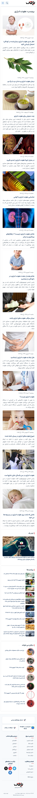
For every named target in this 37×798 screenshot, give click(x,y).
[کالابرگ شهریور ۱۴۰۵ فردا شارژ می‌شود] (29, 582)
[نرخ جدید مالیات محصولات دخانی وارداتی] (30, 652)
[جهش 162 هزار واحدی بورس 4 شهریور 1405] (30, 695)
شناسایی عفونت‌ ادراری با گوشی (24, 197)
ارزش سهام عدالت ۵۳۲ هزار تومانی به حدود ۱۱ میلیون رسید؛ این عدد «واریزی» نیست (14, 587)
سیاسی (14, 746)
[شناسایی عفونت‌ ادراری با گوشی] (18, 181)
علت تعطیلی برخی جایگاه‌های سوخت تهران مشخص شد (15, 660)
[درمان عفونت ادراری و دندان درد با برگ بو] (18, 65)
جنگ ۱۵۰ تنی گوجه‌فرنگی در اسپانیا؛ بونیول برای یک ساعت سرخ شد (14, 703)
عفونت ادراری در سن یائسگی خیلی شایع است (19, 475)
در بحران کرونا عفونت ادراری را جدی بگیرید (20, 160)
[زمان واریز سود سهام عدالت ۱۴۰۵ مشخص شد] (29, 575)
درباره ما (31, 766)
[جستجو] (7, 3)
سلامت (14, 755)
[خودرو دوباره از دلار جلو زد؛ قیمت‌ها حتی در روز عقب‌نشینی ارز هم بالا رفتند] (30, 678)
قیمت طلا (30, 743)
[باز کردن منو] (3, 3)
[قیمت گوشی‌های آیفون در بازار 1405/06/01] (29, 614)
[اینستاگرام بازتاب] (10, 768)
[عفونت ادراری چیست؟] (18, 381)
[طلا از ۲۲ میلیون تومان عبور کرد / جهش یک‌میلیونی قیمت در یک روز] (29, 627)
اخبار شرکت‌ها (30, 752)
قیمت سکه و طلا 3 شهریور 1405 (16, 667)
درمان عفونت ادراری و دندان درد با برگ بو (21, 81)
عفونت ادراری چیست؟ (27, 397)
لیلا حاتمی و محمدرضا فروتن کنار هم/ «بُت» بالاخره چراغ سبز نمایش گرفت (15, 685)
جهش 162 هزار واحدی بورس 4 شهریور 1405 (14, 693)
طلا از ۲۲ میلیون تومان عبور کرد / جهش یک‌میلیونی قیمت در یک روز (16, 626)
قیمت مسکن (30, 746)
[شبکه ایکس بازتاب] (6, 768)
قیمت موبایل (30, 749)
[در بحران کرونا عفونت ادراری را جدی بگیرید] (18, 144)
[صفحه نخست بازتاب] (18, 784)
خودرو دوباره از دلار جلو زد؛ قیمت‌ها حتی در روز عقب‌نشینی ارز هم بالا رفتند (14, 677)
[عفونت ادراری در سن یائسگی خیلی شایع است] (18, 459)
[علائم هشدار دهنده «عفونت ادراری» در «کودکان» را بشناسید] (18, 260)
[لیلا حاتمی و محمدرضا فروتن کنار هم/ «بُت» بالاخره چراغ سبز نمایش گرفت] (30, 686)
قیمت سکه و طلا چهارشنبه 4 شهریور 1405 (15, 619)
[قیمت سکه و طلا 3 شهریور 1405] (30, 669)
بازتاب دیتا (30, 755)
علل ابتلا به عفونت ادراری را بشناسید (22, 357)
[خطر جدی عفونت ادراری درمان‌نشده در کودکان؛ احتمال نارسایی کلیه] (18, 25)
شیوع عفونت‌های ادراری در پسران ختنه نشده (19, 436)
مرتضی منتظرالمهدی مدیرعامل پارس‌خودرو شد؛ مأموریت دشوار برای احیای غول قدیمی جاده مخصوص (14, 601)
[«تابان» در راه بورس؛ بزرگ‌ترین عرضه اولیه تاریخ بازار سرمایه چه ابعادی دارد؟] (29, 608)
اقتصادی (14, 740)
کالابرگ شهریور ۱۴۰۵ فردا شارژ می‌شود (16, 580)
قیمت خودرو (30, 740)
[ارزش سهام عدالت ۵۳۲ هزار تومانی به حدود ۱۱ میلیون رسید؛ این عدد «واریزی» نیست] (29, 588)
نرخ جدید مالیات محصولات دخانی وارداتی (14, 650)
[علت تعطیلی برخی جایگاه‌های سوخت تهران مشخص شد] (30, 660)
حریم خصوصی (29, 772)
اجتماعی (14, 743)
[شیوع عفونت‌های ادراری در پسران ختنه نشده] (18, 420)
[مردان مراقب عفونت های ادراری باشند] (18, 302)
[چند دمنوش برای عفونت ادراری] (18, 100)
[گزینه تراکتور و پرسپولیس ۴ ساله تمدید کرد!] (29, 595)
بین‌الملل (14, 749)
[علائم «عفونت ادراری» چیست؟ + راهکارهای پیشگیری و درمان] (18, 218)
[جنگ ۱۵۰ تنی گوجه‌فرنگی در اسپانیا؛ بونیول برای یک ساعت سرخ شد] (30, 703)
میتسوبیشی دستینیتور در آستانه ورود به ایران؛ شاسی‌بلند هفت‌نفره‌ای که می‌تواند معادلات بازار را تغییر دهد (14, 634)
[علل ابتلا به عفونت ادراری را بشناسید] (18, 341)
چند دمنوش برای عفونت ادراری (24, 116)
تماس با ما (30, 769)
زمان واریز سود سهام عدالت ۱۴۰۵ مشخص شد (14, 574)
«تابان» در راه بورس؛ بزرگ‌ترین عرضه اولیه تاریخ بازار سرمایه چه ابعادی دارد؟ (14, 607)
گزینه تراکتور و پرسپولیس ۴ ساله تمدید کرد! (14, 593)
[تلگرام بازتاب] (14, 768)
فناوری (14, 752)
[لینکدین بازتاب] (10, 772)
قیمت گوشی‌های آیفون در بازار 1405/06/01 (15, 612)
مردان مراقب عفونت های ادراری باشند (21, 318)
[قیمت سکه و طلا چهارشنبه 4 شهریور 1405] (29, 621)
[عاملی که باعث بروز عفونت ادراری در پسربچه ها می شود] (18, 499)
